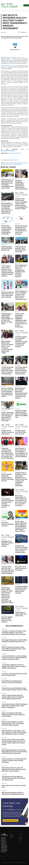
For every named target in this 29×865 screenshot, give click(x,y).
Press (11, 834)
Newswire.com (20, 57)
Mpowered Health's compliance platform (10, 65)
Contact (11, 837)
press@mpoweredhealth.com (14, 153)
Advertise (12, 835)
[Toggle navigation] (26, 5)
